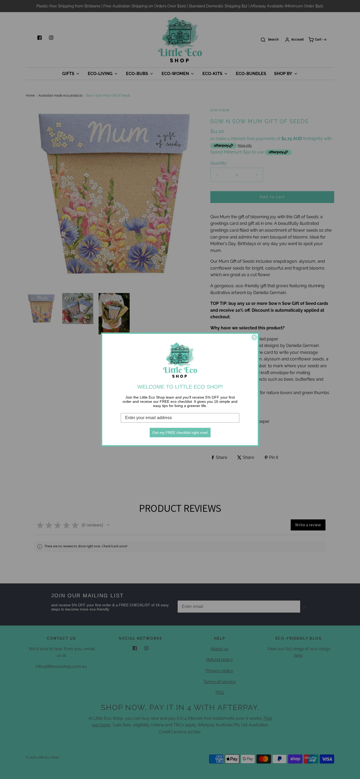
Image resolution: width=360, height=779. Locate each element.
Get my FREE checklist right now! (180, 432)
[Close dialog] (254, 337)
